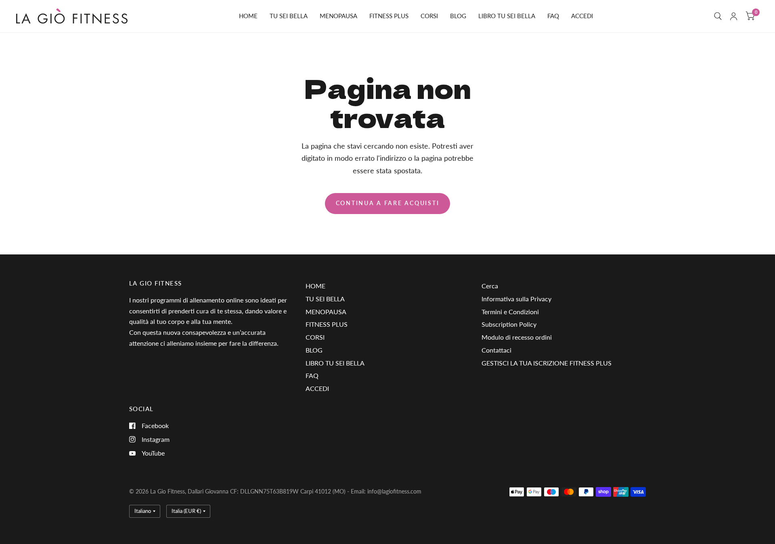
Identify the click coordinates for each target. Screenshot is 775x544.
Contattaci (496, 350)
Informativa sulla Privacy (516, 298)
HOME (248, 15)
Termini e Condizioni (510, 311)
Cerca (490, 286)
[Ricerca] (718, 16)
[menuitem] (248, 16)
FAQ (553, 15)
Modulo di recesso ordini (517, 337)
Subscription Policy (509, 324)
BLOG (458, 15)
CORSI (429, 15)
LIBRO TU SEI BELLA (506, 15)
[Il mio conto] (733, 16)
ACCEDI (582, 15)
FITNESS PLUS (388, 15)
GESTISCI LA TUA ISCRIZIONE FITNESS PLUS (547, 363)
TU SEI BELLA (289, 15)
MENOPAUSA (338, 15)
